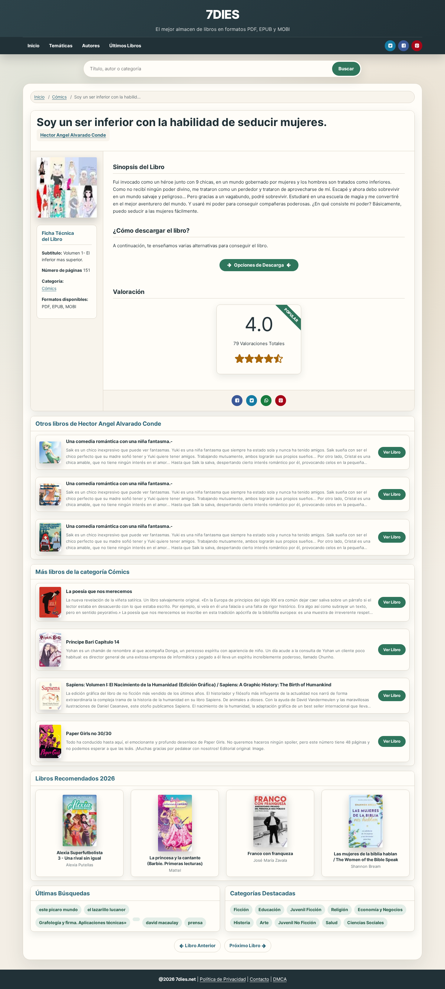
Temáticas (60, 45)
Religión (339, 909)
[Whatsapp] (266, 400)
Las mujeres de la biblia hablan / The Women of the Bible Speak (365, 856)
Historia (242, 922)
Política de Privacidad (223, 979)
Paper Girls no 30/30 (88, 733)
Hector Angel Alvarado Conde (73, 135)
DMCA (280, 979)
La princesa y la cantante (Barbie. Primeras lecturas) (175, 860)
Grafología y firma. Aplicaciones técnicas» (83, 922)
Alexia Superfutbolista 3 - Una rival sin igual (80, 855)
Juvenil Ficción (305, 909)
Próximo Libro (244, 945)
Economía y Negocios (380, 909)
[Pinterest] (416, 45)
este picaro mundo (58, 909)
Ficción (241, 909)
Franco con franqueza (270, 853)
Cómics (59, 96)
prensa (195, 922)
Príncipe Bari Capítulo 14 (92, 642)
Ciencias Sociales (365, 922)
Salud (332, 922)
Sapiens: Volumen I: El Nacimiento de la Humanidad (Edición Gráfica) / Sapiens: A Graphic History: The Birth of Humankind (198, 685)
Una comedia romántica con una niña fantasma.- (119, 441)
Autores (91, 45)
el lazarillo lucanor (106, 909)
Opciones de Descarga (259, 265)
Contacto (259, 979)
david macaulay (162, 922)
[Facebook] (403, 45)
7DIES (222, 14)
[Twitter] (390, 45)
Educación (270, 909)
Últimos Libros (125, 45)
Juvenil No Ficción (297, 922)
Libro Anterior (200, 945)
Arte (264, 922)
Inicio (33, 45)
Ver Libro (391, 452)
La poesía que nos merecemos (99, 591)
